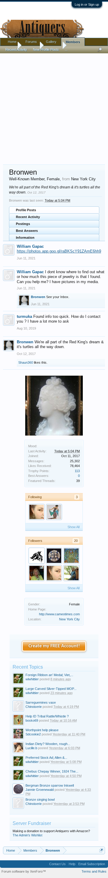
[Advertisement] (54, 106)
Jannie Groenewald (40, 789)
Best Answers (27, 230)
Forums (31, 41)
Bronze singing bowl (40, 799)
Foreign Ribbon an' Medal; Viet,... (49, 675)
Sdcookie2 (33, 734)
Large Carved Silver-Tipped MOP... (51, 688)
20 (76, 540)
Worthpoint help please (42, 730)
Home (12, 41)
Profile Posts (26, 210)
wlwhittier (32, 679)
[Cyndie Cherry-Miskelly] (36, 573)
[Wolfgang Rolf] (36, 556)
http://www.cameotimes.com (59, 614)
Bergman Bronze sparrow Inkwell (50, 785)
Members (73, 42)
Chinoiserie (34, 706)
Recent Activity (28, 217)
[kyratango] (36, 512)
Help (72, 864)
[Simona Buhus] (54, 556)
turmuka (24, 316)
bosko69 (32, 720)
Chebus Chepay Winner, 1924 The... (52, 771)
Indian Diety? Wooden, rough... (48, 744)
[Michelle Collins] (71, 556)
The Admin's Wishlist (27, 835)
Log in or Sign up (87, 4)
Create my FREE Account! (54, 646)
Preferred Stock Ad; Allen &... (46, 757)
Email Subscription (91, 864)
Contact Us (57, 864)
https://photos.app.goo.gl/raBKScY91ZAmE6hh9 (59, 251)
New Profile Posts (46, 49)
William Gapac (30, 246)
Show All (74, 527)
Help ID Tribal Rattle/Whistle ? (47, 716)
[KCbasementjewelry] (71, 573)
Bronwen (38, 297)
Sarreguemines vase (41, 702)
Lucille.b (31, 748)
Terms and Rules (94, 871)
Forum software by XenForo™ (24, 871)
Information (25, 237)
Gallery (51, 41)
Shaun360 (25, 362)
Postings (23, 224)
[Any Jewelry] (54, 512)
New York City (69, 619)
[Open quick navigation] (101, 850)
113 (77, 471)
